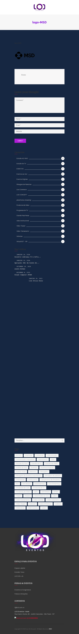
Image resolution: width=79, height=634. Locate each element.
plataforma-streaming (24, 200)
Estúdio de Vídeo (51, 463)
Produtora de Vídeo (23, 205)
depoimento (42, 459)
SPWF (56, 492)
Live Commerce (22, 189)
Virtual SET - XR (22, 241)
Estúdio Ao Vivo (21, 463)
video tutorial (38, 500)
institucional (32, 480)
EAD (53, 459)
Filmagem (44, 472)
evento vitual (21, 472)
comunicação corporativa (25, 459)
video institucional (23, 221)
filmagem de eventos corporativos (28, 476)
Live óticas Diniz (36, 281)
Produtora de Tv (39, 488)
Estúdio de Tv (36, 463)
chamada (28, 455)
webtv (44, 508)
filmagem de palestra (52, 476)
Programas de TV (22, 210)
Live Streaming (54, 484)
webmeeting (33, 508)
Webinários (20, 508)
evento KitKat (20, 269)
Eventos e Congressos (23, 590)
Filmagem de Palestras (24, 184)
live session (27, 484)
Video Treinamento (23, 231)
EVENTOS (20, 169)
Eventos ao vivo (22, 174)
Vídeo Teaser (21, 226)
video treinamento (23, 500)
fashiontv (33, 472)
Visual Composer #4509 (23, 275)
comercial (39, 455)
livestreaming (40, 484)
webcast (32, 504)
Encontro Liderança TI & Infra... (28, 257)
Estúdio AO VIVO (22, 158)
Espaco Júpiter (20, 568)
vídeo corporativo (53, 500)
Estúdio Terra (19, 572)
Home (23, 75)
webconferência (45, 504)
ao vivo (18, 455)
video (55, 496)
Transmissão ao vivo (41, 496)
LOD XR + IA (19, 576)
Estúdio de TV (21, 163)
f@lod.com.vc (19, 607)
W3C (50, 629)
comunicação (52, 455)
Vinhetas (20, 236)
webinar (58, 504)
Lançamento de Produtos (50, 480)
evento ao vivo (21, 468)
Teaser (18, 496)
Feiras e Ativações (21, 594)
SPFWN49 (45, 492)
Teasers (27, 496)
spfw (36, 492)
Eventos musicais (47, 468)
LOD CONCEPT (22, 195)
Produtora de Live (22, 488)
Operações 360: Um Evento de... (27, 263)
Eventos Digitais (22, 179)
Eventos (34, 468)
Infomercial (20, 480)
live (17, 484)
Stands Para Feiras (23, 215)
